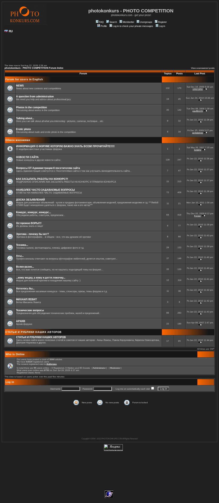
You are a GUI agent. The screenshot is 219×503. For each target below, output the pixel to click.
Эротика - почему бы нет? (32, 234)
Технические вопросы (30, 310)
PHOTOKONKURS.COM (111, 438)
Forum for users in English (24, 79)
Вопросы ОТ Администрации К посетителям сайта (48, 168)
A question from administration (35, 96)
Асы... (20, 255)
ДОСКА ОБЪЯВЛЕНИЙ (30, 199)
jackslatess (197, 133)
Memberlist (128, 22)
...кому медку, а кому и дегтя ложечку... (40, 277)
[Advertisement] (109, 50)
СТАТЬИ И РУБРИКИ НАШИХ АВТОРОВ (33, 332)
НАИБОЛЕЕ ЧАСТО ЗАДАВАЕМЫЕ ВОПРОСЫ (45, 189)
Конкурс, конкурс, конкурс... (33, 212)
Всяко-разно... (25, 266)
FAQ (101, 22)
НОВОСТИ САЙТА (27, 157)
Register (162, 22)
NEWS (20, 85)
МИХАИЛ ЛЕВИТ (26, 299)
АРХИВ (20, 321)
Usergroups (146, 22)
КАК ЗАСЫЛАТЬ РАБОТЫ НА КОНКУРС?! (42, 178)
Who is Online (15, 354)
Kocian (197, 216)
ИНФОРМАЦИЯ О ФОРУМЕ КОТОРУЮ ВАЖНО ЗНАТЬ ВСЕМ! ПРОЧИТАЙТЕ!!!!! (65, 146)
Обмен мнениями (17, 140)
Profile (104, 26)
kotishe (197, 150)
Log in (162, 26)
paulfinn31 (197, 111)
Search (113, 22)
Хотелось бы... (25, 288)
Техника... (22, 244)
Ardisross (51, 364)
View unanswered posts (203, 68)
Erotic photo (23, 129)
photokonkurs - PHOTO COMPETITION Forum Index (33, 68)
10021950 (197, 89)
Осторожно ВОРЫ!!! (28, 223)
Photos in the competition (31, 107)
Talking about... (25, 118)
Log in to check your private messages (133, 26)
